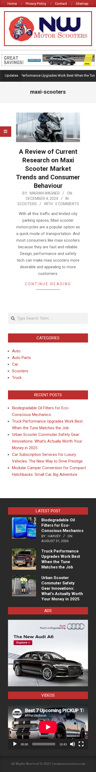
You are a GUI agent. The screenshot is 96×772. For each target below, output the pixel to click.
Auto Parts (21, 357)
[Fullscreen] (81, 744)
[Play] (15, 744)
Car (15, 364)
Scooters (27, 204)
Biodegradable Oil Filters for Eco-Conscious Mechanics (62, 525)
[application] (48, 726)
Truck (17, 377)
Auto (16, 351)
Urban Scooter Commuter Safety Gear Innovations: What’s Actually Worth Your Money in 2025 (47, 441)
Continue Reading (48, 284)
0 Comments (67, 204)
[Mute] (72, 744)
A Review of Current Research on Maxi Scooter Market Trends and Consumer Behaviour (48, 168)
